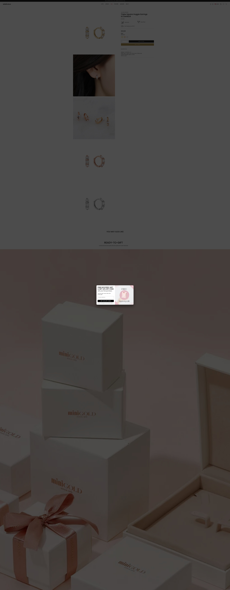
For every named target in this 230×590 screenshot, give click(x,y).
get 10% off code (106, 300)
